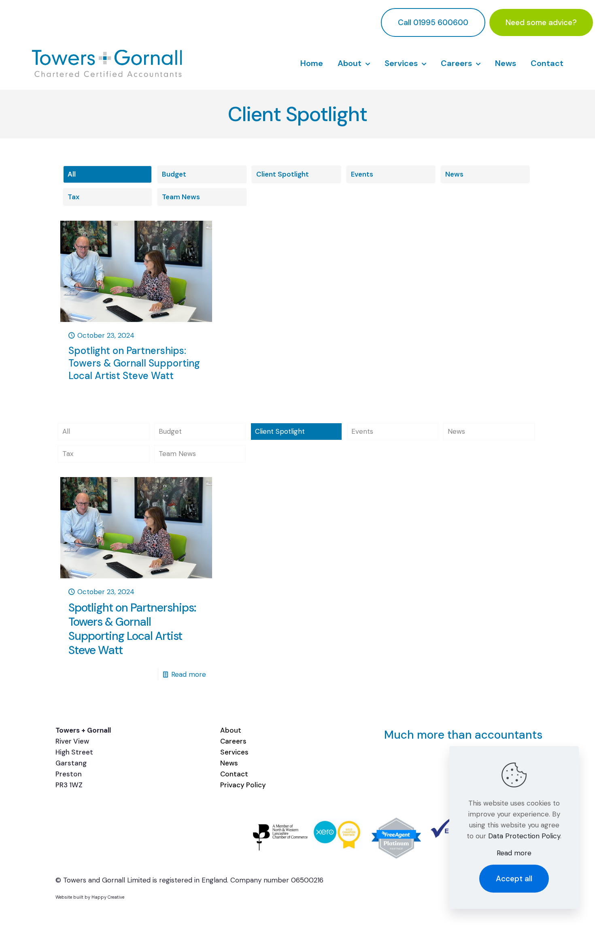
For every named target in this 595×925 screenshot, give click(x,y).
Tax (73, 196)
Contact (234, 773)
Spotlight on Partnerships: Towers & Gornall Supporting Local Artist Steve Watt (134, 363)
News (454, 174)
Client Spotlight (282, 174)
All (72, 174)
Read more (188, 674)
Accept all (514, 879)
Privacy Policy (243, 784)
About (230, 730)
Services (234, 752)
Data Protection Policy (524, 835)
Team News (181, 196)
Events (362, 174)
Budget (174, 174)
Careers (233, 741)
